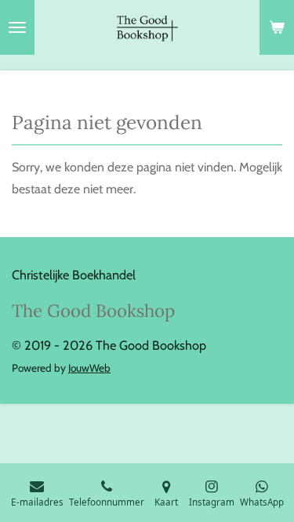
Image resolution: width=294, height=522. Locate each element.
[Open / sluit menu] (17, 27)
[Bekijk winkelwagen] (277, 27)
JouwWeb (89, 368)
